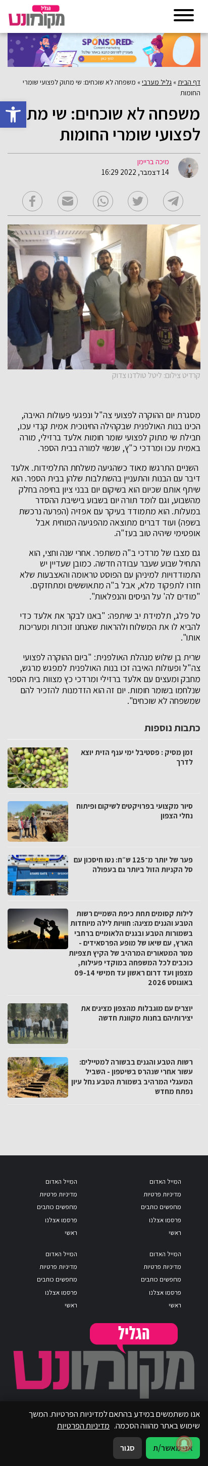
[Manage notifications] (184, 1444)
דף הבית (189, 82)
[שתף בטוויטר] (138, 201)
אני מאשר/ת (173, 1447)
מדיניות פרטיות (162, 1194)
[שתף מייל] (68, 201)
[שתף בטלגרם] (173, 201)
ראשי (175, 1232)
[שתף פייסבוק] (32, 201)
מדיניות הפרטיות (83, 1425)
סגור (127, 1447)
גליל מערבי (157, 82)
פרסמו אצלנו (165, 1220)
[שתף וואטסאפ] (103, 201)
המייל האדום (165, 1181)
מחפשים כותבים (161, 1206)
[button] (13, 114)
